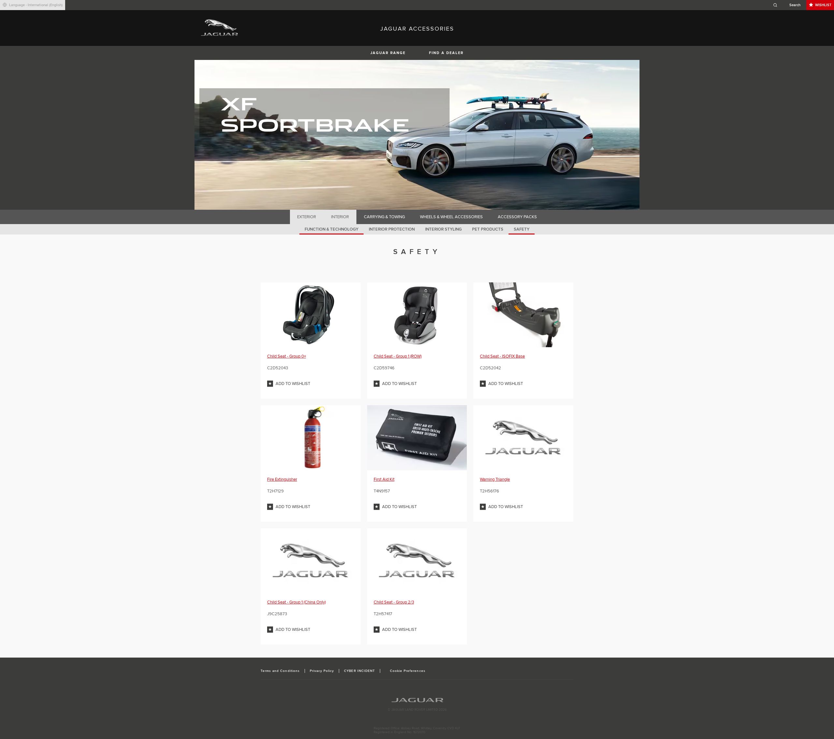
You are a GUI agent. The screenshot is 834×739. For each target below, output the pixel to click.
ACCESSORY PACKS (517, 217)
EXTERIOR (306, 217)
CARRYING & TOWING (384, 217)
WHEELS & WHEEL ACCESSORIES (451, 217)
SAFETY (521, 229)
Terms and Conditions (280, 671)
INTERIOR (340, 217)
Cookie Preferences (407, 671)
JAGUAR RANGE (388, 53)
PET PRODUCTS (487, 229)
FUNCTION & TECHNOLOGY (331, 229)
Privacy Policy (322, 671)
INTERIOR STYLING (443, 229)
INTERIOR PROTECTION (392, 229)
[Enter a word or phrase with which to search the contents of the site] (788, 5)
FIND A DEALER (446, 53)
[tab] (307, 217)
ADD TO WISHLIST (293, 383)
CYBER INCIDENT (359, 671)
